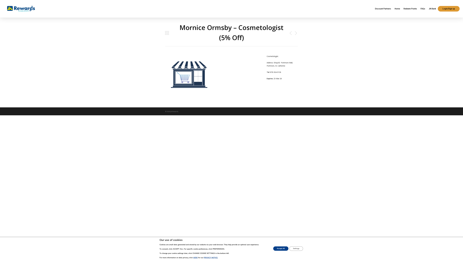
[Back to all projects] (167, 33)
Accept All (281, 248)
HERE (195, 258)
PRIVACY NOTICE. (211, 258)
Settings (296, 248)
